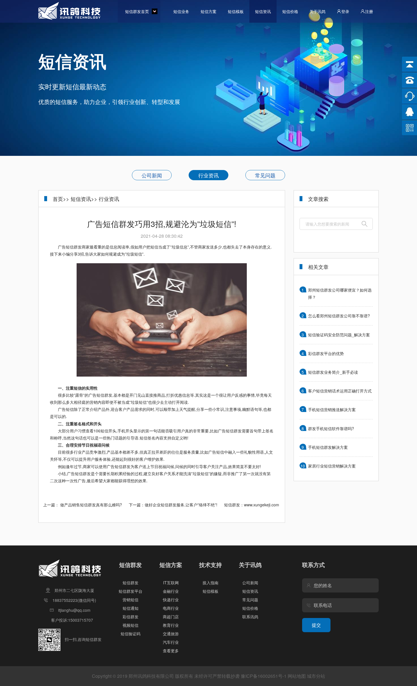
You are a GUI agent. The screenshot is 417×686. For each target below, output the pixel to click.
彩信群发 (130, 616)
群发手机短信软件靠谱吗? (331, 428)
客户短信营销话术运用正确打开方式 (340, 391)
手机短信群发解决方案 (328, 447)
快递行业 (171, 599)
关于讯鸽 (317, 11)
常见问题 (265, 175)
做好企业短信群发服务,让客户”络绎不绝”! (181, 504)
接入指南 (210, 582)
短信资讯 (263, 11)
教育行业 (171, 625)
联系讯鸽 (250, 616)
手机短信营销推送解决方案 (332, 409)
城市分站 (316, 676)
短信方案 (208, 11)
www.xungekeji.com (261, 504)
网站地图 (297, 676)
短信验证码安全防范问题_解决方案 (339, 334)
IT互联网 (171, 582)
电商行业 (171, 608)
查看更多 (171, 650)
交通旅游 (171, 633)
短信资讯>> (84, 198)
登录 (345, 11)
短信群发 (130, 582)
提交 (316, 625)
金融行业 (171, 591)
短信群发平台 (130, 591)
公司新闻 (152, 175)
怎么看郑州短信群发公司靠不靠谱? (339, 315)
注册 (369, 11)
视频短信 (130, 625)
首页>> (61, 198)
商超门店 (171, 616)
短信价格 (290, 11)
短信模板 (236, 11)
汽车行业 (171, 642)
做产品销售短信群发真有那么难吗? (91, 504)
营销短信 (130, 599)
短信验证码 (130, 633)
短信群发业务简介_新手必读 (333, 372)
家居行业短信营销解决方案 (332, 466)
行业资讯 (208, 175)
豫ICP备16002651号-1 (264, 676)
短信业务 (181, 11)
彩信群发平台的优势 (326, 353)
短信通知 (130, 608)
